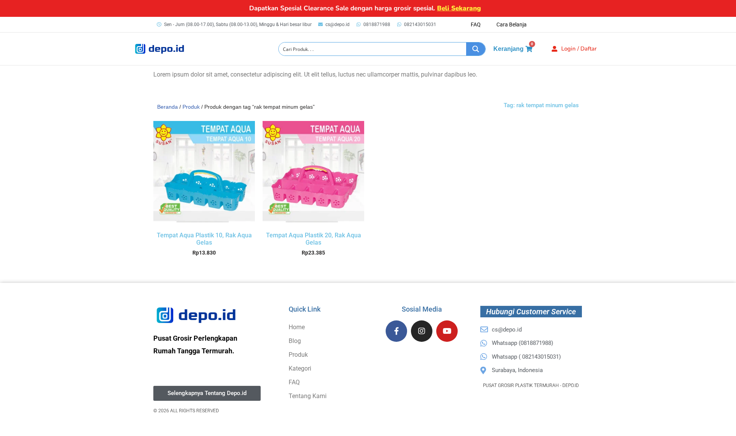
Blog (295, 341)
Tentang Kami (308, 396)
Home (297, 327)
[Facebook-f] (396, 331)
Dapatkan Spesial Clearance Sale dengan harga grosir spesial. (365, 8)
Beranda (167, 107)
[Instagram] (421, 331)
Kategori (300, 368)
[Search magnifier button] (475, 49)
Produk (191, 107)
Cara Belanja (511, 24)
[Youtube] (447, 331)
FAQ (476, 24)
